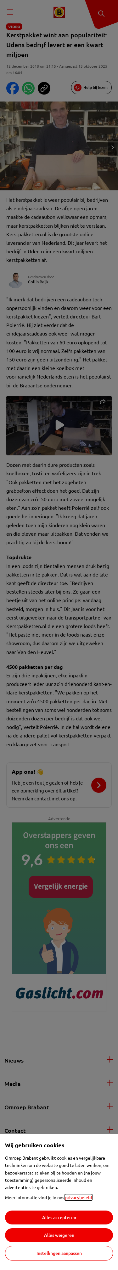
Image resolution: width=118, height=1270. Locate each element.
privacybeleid (78, 1197)
